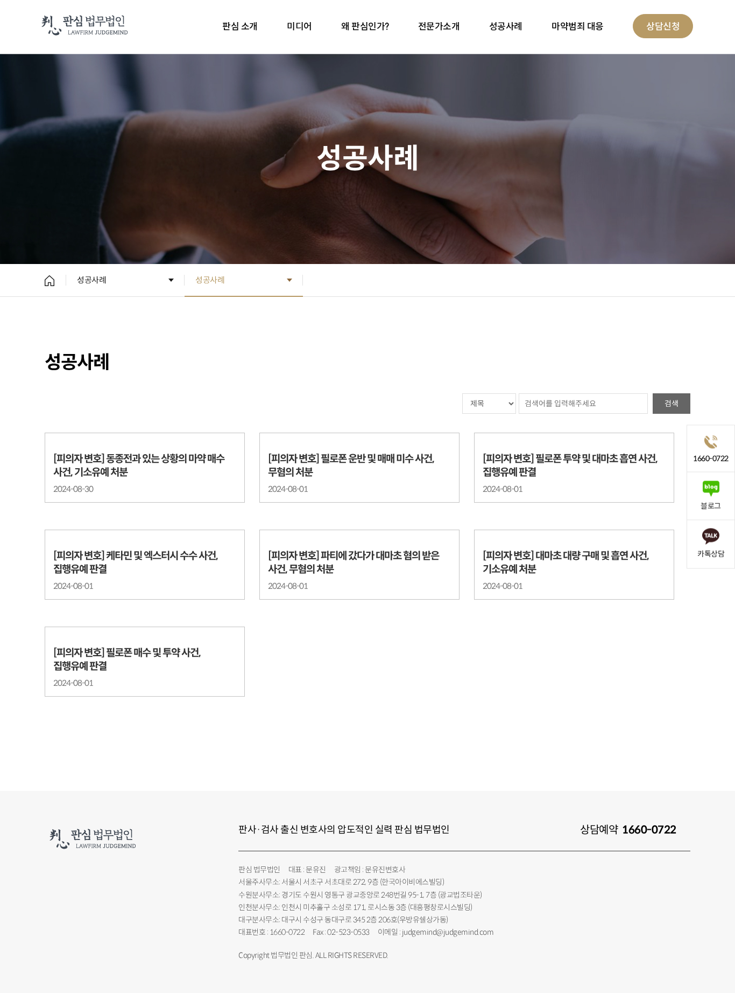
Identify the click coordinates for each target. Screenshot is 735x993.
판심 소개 (240, 26)
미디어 (299, 26)
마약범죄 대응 (578, 26)
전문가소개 (439, 26)
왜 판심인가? (365, 26)
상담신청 (663, 26)
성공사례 (505, 26)
